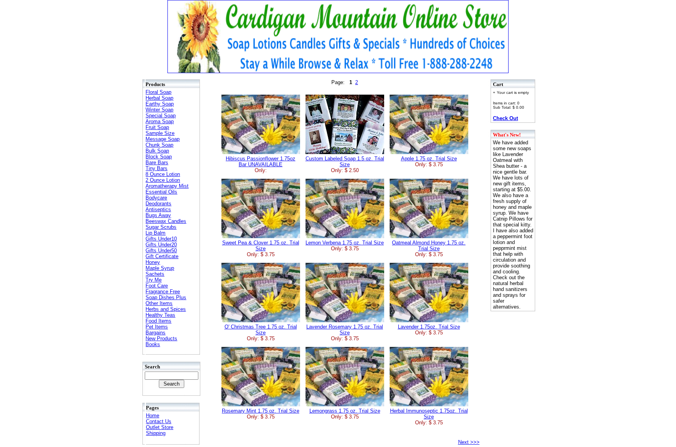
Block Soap (159, 157)
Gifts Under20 (161, 245)
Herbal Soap (159, 98)
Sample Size (160, 133)
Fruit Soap (157, 127)
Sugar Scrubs (161, 227)
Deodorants (158, 203)
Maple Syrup (160, 268)
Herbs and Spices (166, 309)
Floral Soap (158, 92)
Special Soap (161, 115)
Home (152, 415)
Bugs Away (158, 215)
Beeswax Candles (166, 221)
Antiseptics (158, 209)
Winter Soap (159, 110)
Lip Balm (155, 233)
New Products (161, 338)
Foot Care (157, 286)
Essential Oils (161, 192)
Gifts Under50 (161, 250)
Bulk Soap (157, 151)
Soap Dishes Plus (166, 297)
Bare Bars (157, 162)
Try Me (154, 280)
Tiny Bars (156, 168)
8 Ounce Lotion (163, 174)
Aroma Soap (160, 121)
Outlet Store (159, 427)
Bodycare (156, 198)
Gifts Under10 (161, 239)
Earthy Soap (160, 104)
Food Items (158, 321)
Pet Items (157, 327)
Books (153, 344)
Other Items (159, 303)
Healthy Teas (160, 315)
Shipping (155, 433)
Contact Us (158, 421)
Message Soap (163, 139)
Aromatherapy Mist (167, 186)
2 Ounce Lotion (163, 180)
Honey (153, 262)
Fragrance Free (163, 291)
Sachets (155, 274)
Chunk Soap (159, 145)
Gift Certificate (162, 256)
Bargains (155, 333)
